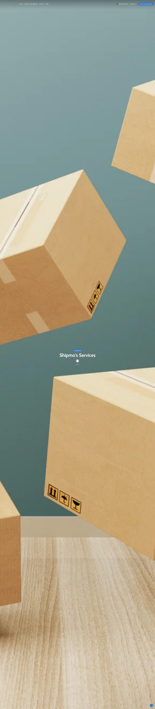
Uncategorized (77, 350)
